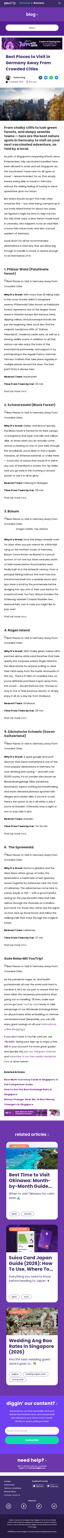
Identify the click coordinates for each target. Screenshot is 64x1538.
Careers (7, 1481)
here (34, 1527)
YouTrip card (31, 1004)
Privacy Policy (10, 1491)
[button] (59, 3)
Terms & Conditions (12, 1488)
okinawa (27, 1214)
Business (39, 3)
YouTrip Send (17, 1379)
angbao (15, 1374)
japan (14, 1214)
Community (9, 1485)
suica (26, 1297)
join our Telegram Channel (40, 1051)
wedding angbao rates (36, 1374)
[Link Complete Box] (32, 1180)
